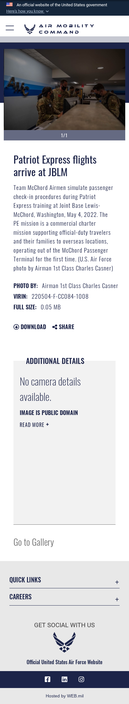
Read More (33, 424)
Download (32, 327)
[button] (28, 11)
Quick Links (25, 579)
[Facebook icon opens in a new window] (47, 679)
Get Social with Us (64, 625)
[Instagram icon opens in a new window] (81, 679)
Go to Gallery (33, 541)
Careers (20, 596)
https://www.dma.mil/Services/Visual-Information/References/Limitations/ (58, 513)
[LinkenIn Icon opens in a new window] (64, 679)
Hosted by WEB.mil (65, 695)
